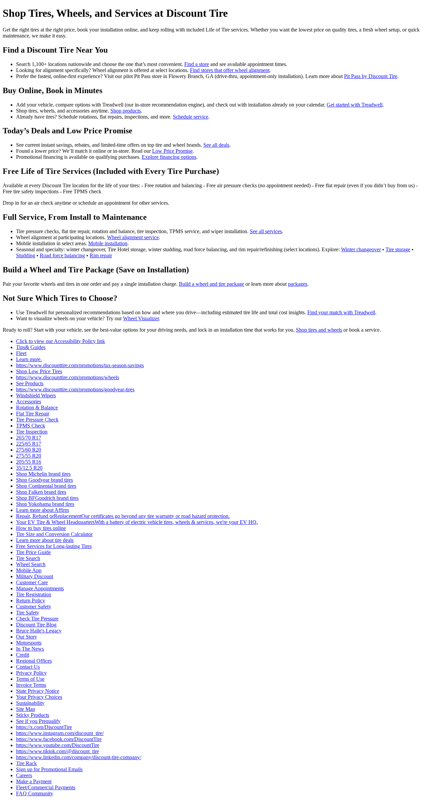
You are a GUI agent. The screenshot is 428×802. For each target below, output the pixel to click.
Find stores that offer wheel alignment (230, 70)
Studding (25, 255)
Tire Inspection (31, 432)
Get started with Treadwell (355, 105)
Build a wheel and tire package (211, 284)
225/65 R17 (28, 444)
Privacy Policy (31, 673)
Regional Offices (34, 661)
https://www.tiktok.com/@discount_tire (57, 751)
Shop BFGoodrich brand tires (47, 498)
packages (297, 284)
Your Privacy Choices (39, 697)
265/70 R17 (28, 438)
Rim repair (101, 255)
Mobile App (28, 570)
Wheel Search (30, 564)
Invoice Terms (31, 685)
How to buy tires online (41, 528)
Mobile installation (107, 243)
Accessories (28, 401)
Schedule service (190, 117)
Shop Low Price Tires (39, 371)
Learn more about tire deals (45, 540)
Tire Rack (26, 763)
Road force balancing (62, 255)
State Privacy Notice (37, 691)
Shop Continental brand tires (46, 486)
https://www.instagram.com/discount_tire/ (60, 733)
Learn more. (29, 359)
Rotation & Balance (37, 407)
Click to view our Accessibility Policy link (60, 341)
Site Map (25, 709)
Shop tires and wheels (319, 330)
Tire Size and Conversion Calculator (54, 534)
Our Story (26, 637)
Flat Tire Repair (32, 413)
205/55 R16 (28, 462)
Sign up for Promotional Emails (49, 769)
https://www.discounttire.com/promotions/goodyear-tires (75, 389)
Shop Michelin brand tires (43, 474)
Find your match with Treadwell (341, 312)
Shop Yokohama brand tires (45, 504)
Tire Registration (33, 594)
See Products (29, 383)
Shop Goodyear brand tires (44, 480)
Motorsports (28, 643)
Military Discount (34, 576)
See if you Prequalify (38, 721)
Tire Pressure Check (37, 419)
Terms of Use (30, 679)
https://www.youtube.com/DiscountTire (57, 745)
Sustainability (30, 703)
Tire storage (398, 249)
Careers (24, 775)
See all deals (216, 145)
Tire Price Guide (33, 552)
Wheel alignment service (133, 237)
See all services (266, 231)
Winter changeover (361, 249)
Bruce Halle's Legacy (39, 630)
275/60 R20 (28, 450)
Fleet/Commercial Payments (45, 787)
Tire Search (28, 558)
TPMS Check (30, 425)
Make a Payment (33, 781)
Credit (22, 655)
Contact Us (28, 667)
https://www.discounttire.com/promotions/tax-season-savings (80, 365)
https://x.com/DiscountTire (44, 727)
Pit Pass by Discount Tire (370, 76)
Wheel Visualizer (141, 318)
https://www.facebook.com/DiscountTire (59, 739)
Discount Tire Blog (36, 624)
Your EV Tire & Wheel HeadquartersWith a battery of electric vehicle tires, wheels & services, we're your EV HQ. (137, 522)
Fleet (21, 353)
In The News (30, 649)
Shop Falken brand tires (41, 492)
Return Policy (30, 600)
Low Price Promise (172, 151)
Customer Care (32, 582)
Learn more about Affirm (42, 510)
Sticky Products (32, 715)
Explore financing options (169, 157)
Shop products (125, 111)
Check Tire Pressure (37, 618)
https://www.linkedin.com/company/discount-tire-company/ (78, 757)
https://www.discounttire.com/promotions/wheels (67, 377)
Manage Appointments (40, 588)
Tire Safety (27, 612)
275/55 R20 (28, 456)
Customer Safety (33, 606)
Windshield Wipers (36, 395)
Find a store (196, 64)
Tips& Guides (30, 347)
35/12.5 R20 (29, 468)
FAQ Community (34, 793)
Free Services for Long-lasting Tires (54, 546)
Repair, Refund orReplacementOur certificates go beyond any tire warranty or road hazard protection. (123, 516)
